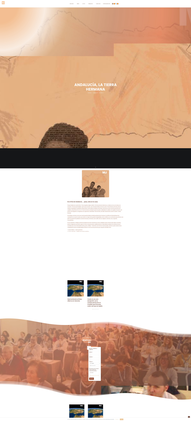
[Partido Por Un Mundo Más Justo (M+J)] (3, 3)
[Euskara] (112, 3)
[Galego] (116, 3)
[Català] (114, 3)
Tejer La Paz (98, 3)
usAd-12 (102, 92)
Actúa (83, 3)
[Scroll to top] (189, 416)
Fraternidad (84, 270)
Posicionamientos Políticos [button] (88, 314)
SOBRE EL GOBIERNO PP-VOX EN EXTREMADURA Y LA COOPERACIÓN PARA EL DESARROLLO (95, 301)
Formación (90, 3)
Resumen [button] (117, 419)
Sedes (78, 3)
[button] (75, 290)
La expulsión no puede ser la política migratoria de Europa (75, 305)
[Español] (117, 3)
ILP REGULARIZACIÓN (106, 3)
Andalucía (96, 92)
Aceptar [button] (121, 419)
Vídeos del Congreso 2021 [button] (102, 314)
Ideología (71, 3)
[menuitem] (72, 4)
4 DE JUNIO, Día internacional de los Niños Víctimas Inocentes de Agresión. (115, 299)
